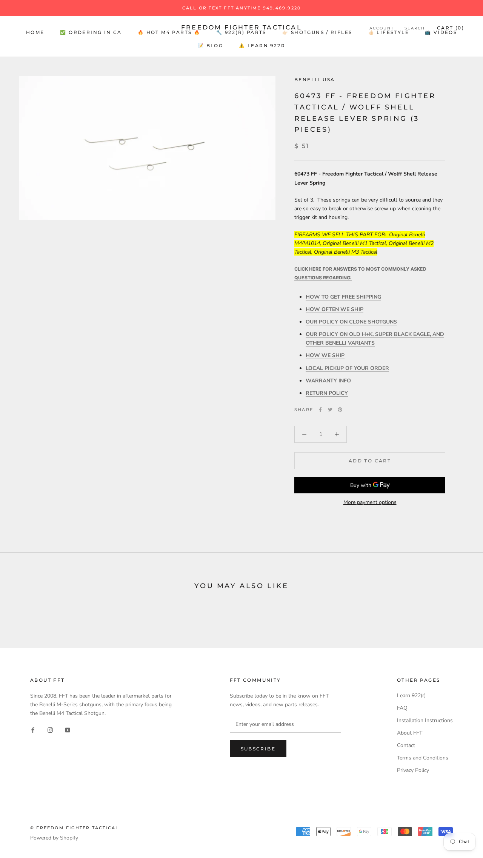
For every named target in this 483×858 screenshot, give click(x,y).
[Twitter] (330, 409)
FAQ (402, 708)
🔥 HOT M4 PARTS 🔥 (169, 32)
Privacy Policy (413, 770)
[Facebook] (320, 409)
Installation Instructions (425, 720)
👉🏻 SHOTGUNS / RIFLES (317, 32)
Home (35, 32)
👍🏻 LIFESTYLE (388, 32)
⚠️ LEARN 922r (262, 45)
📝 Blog (210, 45)
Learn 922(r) (411, 695)
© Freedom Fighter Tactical (74, 827)
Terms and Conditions (422, 757)
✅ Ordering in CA (91, 32)
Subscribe (258, 749)
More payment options (370, 502)
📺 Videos (441, 32)
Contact (406, 745)
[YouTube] (67, 729)
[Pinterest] (340, 409)
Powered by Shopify (54, 837)
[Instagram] (50, 729)
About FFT (409, 732)
